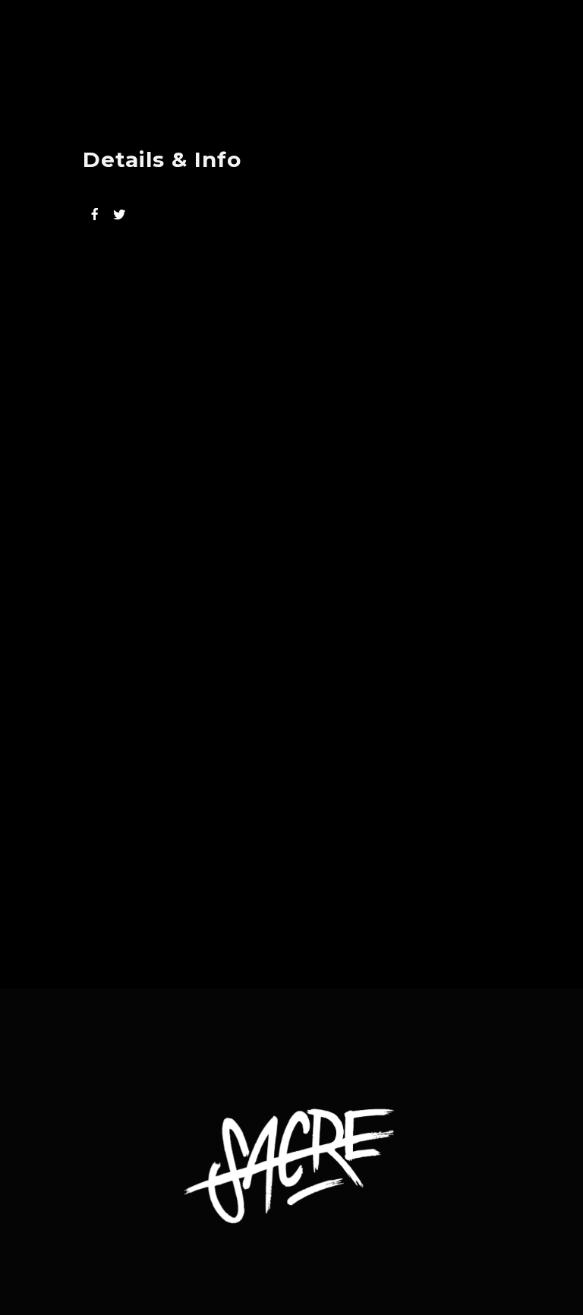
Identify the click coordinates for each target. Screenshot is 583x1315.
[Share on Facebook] (95, 214)
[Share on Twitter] (119, 214)
